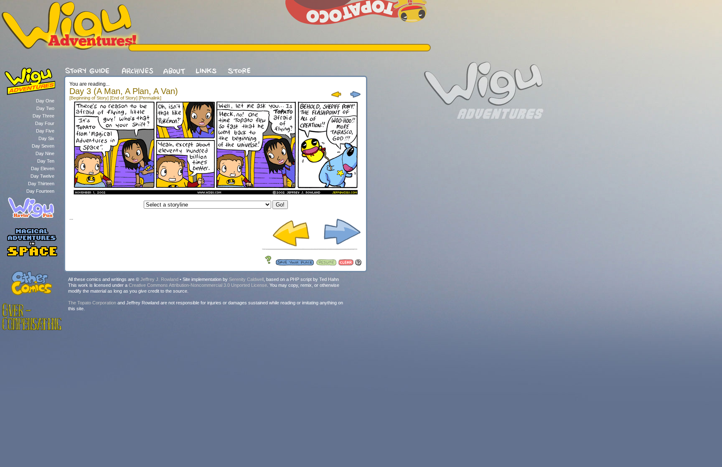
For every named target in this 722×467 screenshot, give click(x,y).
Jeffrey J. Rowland (159, 279)
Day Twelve (42, 176)
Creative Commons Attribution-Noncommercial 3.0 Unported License (198, 285)
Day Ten (45, 160)
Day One (45, 100)
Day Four (44, 123)
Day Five (45, 130)
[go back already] (336, 98)
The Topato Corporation (92, 302)
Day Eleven (42, 168)
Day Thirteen (41, 183)
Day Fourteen (40, 191)
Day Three (43, 115)
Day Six (46, 138)
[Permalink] (150, 97)
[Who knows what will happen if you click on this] (266, 263)
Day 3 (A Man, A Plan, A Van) (123, 91)
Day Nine (45, 153)
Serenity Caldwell (246, 279)
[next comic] (354, 98)
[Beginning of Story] (89, 97)
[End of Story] (123, 97)
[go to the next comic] (338, 245)
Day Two (45, 108)
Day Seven (43, 145)
